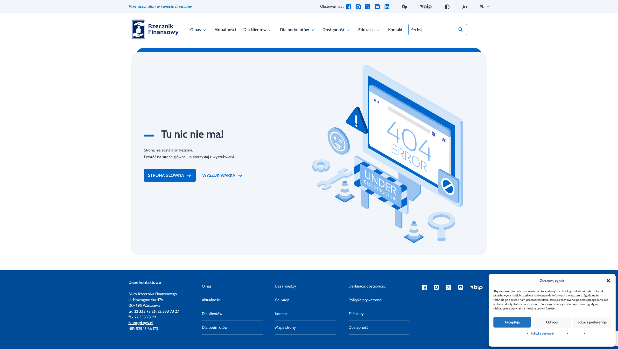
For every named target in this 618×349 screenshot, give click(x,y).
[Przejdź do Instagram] (358, 6)
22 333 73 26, (145, 311)
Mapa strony (285, 327)
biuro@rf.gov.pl (140, 323)
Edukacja (366, 29)
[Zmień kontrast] (447, 6)
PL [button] (485, 6)
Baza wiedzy (285, 286)
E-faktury (356, 313)
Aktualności (225, 29)
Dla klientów (255, 29)
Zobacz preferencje (592, 322)
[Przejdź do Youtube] (377, 6)
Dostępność (334, 29)
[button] (608, 280)
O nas (195, 29)
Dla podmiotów (294, 29)
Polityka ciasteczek (542, 333)
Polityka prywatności (365, 300)
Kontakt (395, 29)
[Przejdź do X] (367, 6)
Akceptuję (512, 322)
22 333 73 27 (168, 311)
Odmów (552, 322)
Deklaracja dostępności (367, 286)
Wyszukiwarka (218, 175)
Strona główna (166, 175)
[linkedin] (387, 6)
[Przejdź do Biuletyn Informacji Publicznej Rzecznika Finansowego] (425, 6)
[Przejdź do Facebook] (348, 6)
